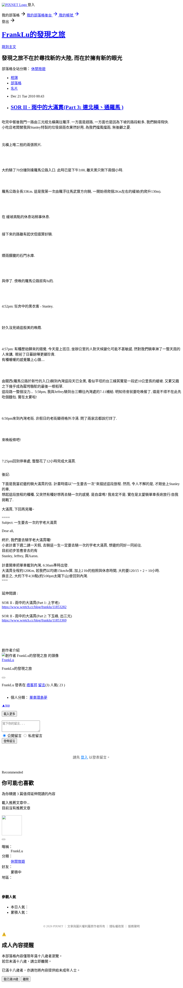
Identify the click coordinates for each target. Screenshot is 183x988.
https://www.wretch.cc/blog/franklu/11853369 (34, 620)
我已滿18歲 (11, 979)
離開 (26, 979)
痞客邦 (32, 685)
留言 (41, 685)
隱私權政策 (116, 926)
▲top (6, 705)
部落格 (16, 83)
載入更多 (9, 714)
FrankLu (8, 660)
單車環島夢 (38, 697)
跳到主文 (9, 47)
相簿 (14, 78)
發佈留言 (9, 741)
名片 (14, 88)
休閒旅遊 (38, 69)
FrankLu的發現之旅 (33, 34)
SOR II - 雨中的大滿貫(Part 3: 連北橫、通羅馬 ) (67, 107)
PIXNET (58, 926)
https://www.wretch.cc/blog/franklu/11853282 (34, 607)
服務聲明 (134, 926)
